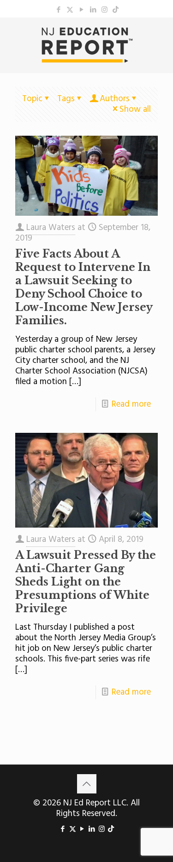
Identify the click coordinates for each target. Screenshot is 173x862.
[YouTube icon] (81, 10)
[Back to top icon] (86, 783)
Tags (66, 99)
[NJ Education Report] (86, 45)
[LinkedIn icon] (92, 10)
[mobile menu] (160, 36)
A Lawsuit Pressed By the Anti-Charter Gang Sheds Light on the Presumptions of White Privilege (85, 582)
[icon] (116, 10)
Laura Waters (50, 228)
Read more (131, 404)
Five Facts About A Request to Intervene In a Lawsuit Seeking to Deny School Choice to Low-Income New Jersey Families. (83, 287)
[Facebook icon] (58, 10)
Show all (135, 109)
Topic (32, 99)
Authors (115, 99)
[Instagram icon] (104, 10)
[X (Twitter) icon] (69, 10)
